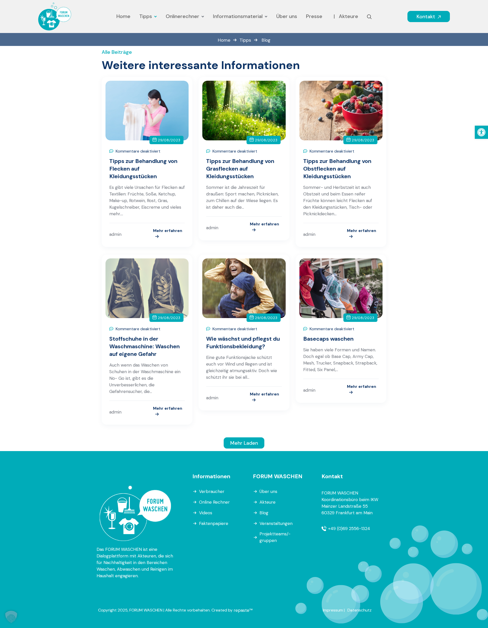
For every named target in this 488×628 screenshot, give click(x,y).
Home (224, 40)
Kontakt (426, 16)
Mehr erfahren (167, 230)
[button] (481, 132)
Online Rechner (214, 502)
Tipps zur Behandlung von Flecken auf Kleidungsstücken (143, 168)
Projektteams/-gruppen (275, 537)
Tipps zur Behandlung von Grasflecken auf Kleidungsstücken (240, 168)
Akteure (268, 502)
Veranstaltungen (276, 523)
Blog (264, 513)
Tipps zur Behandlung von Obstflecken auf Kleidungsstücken (337, 168)
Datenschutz (359, 610)
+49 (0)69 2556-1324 (349, 528)
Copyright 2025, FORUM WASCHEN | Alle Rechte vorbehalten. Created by (166, 610)
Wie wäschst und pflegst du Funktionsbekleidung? (243, 342)
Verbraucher (211, 491)
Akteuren (147, 556)
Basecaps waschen (328, 338)
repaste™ (243, 610)
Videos (205, 513)
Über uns (268, 491)
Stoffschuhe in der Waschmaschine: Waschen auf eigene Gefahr (144, 346)
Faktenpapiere (213, 523)
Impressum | (334, 610)
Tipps (245, 40)
